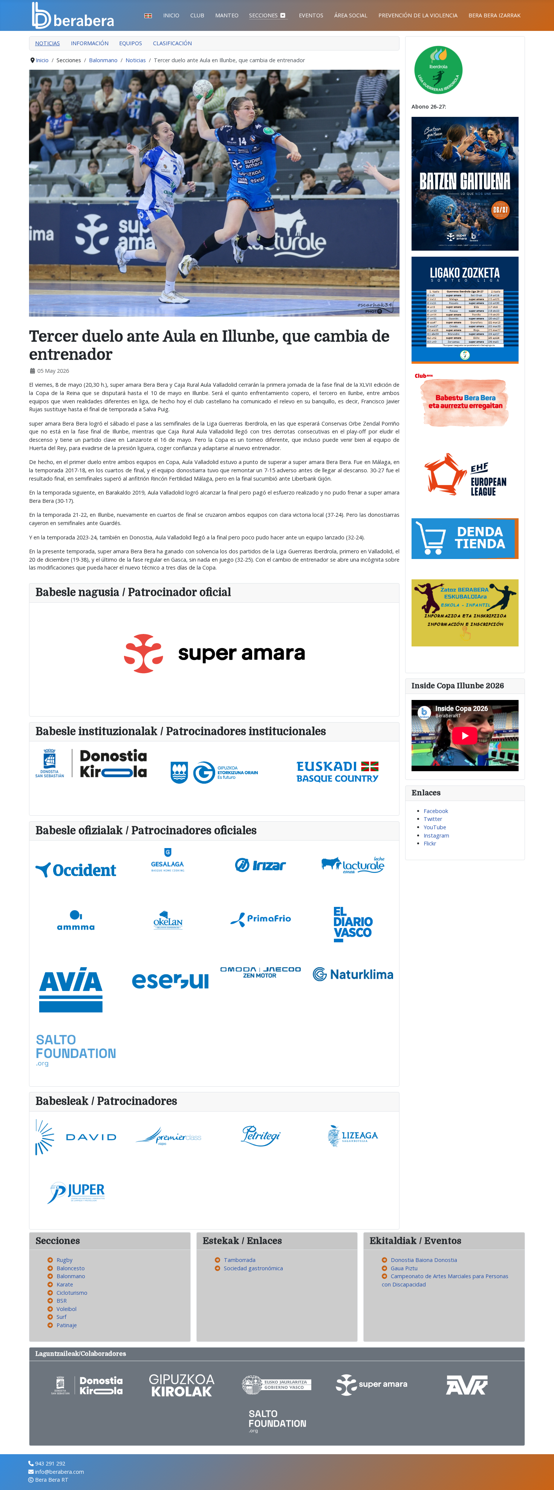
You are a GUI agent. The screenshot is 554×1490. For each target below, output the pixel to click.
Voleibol (67, 1308)
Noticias (47, 43)
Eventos (311, 15)
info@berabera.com (59, 1471)
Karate (65, 1284)
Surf (61, 1316)
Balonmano (71, 1276)
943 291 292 (50, 1463)
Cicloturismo (72, 1292)
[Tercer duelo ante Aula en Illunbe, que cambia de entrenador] (214, 192)
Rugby (64, 1259)
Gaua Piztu (404, 1268)
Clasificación (172, 43)
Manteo (227, 15)
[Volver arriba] (541, 1477)
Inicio (171, 15)
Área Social (350, 15)
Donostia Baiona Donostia (424, 1259)
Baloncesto (71, 1268)
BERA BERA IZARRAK (494, 15)
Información (90, 43)
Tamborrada (240, 1259)
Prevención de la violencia (418, 15)
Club (197, 15)
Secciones (263, 15)
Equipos (130, 43)
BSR (62, 1300)
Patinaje (67, 1325)
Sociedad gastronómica (253, 1268)
